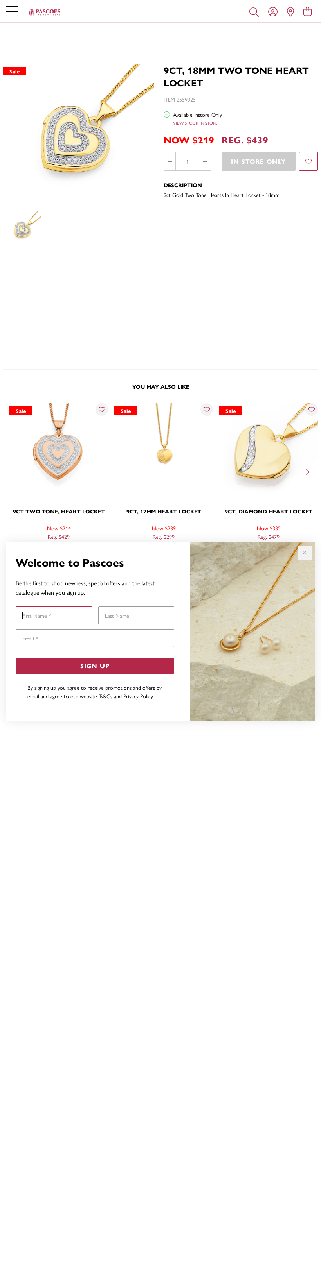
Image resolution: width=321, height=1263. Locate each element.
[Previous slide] (12, 471)
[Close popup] (305, 553)
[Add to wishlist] (308, 161)
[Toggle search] (255, 11)
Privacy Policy (138, 696)
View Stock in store (195, 123)
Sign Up (95, 665)
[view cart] (307, 11)
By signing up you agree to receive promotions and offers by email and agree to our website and (94, 691)
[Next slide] (308, 471)
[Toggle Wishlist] (102, 409)
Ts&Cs (105, 696)
